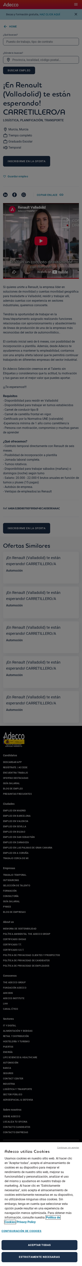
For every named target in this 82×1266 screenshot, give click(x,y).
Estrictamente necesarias (39, 1256)
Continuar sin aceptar (68, 1147)
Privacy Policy (26, 1222)
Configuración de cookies (22, 1230)
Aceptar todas (39, 1245)
